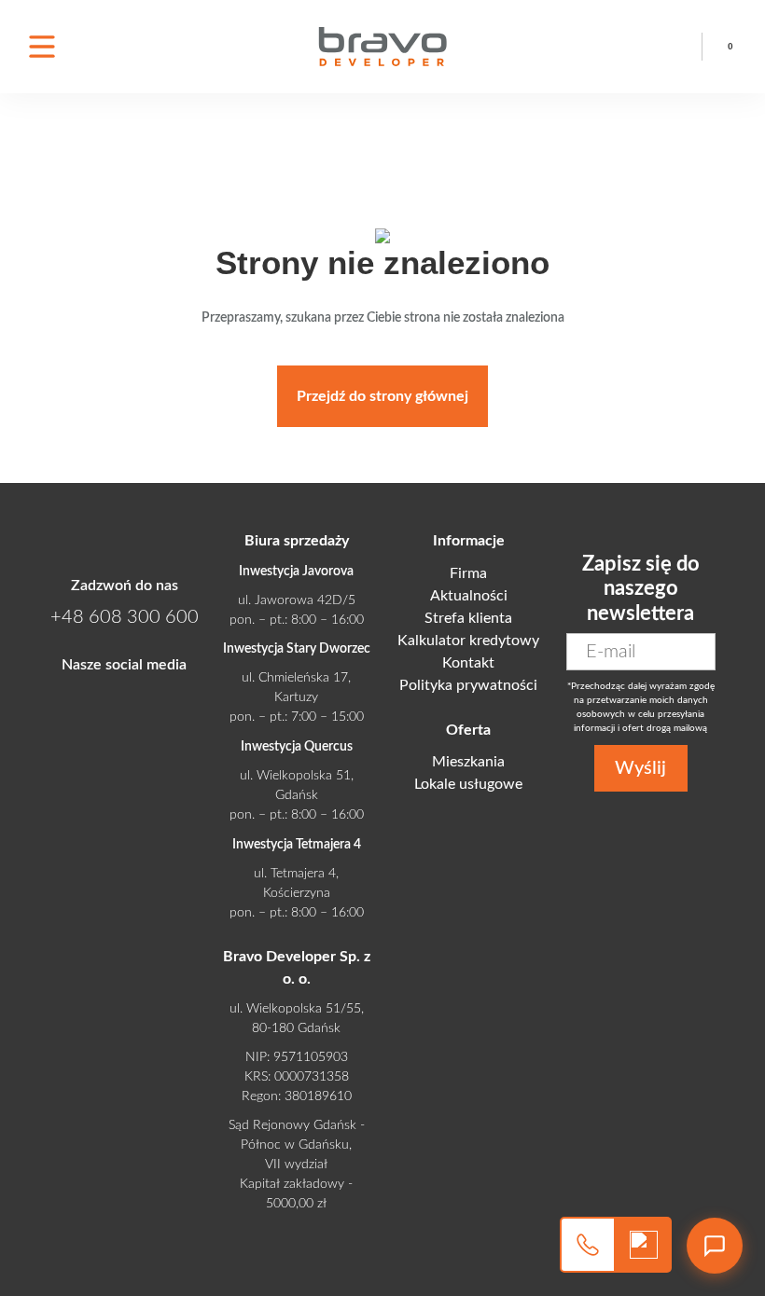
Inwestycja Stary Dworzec (296, 648)
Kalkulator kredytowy (468, 640)
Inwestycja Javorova (296, 571)
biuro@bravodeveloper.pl (675, 60)
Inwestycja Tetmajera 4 (296, 844)
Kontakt (468, 662)
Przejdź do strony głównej (382, 396)
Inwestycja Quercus (297, 746)
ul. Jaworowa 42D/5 (296, 600)
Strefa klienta (468, 618)
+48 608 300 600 (675, 32)
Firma (468, 573)
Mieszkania (468, 761)
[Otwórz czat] (715, 1246)
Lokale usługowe (468, 784)
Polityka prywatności (468, 685)
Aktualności (469, 595)
